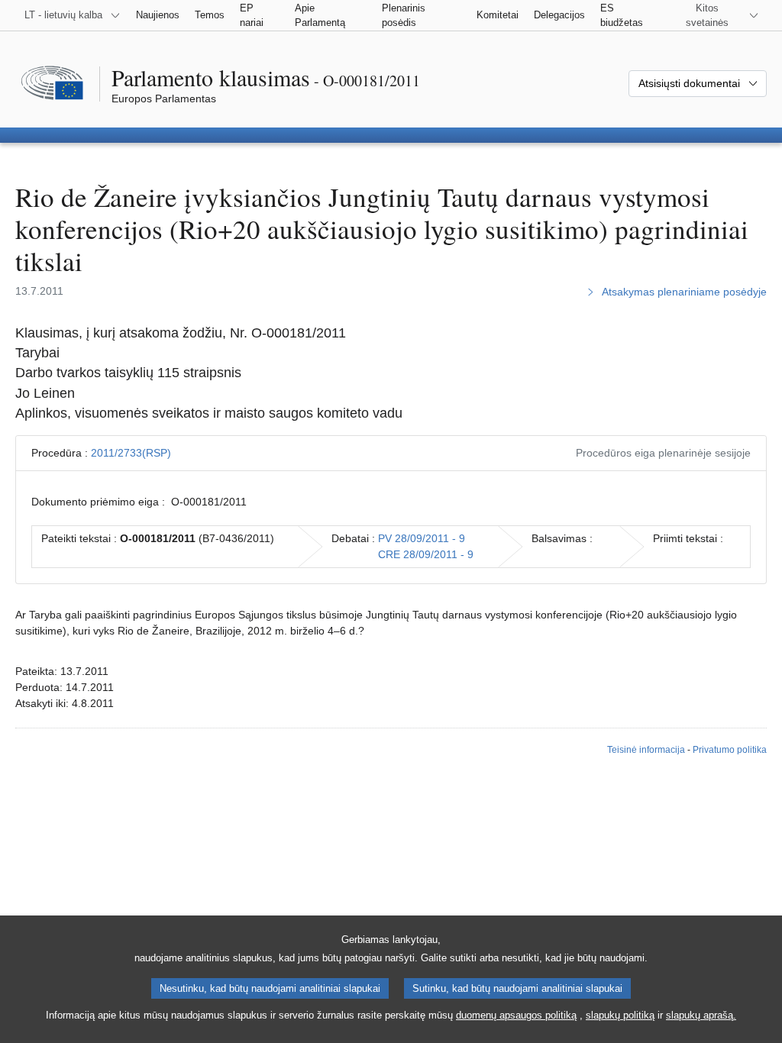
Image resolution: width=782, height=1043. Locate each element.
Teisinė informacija (646, 749)
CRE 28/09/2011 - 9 (425, 554)
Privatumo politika (730, 749)
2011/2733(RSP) (131, 453)
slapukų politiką (620, 1015)
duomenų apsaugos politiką (516, 1015)
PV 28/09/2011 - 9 (421, 538)
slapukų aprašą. (701, 1015)
